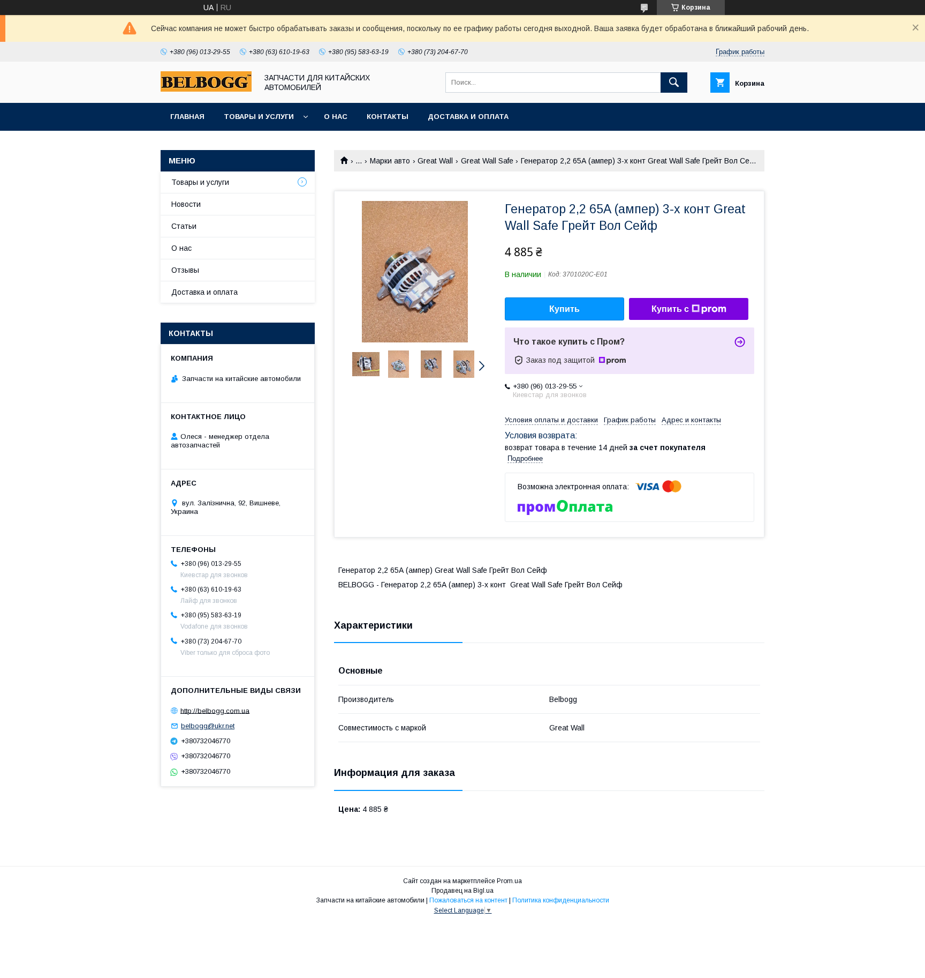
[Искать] (674, 82)
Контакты (387, 117)
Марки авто (390, 160)
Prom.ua (509, 881)
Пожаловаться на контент (468, 900)
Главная (187, 117)
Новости (186, 204)
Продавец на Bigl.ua (462, 890)
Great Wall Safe (487, 160)
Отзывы (185, 270)
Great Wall (435, 160)
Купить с (670, 308)
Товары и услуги (259, 117)
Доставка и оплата (468, 117)
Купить (564, 308)
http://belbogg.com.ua (214, 710)
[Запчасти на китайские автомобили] (206, 89)
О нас (335, 117)
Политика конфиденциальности (560, 900)
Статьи (183, 226)
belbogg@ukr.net (207, 726)
